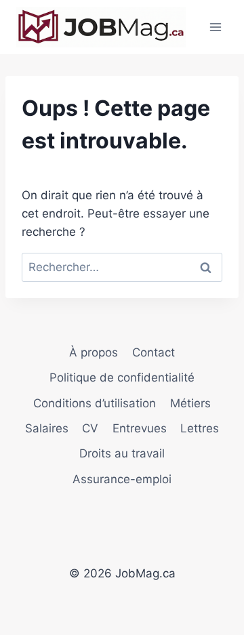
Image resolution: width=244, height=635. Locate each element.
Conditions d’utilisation (94, 403)
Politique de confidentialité (122, 377)
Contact (153, 352)
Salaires (46, 428)
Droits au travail (122, 453)
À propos (93, 352)
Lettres (199, 428)
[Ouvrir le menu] (215, 26)
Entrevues (140, 428)
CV (90, 428)
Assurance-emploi (122, 479)
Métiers (190, 403)
